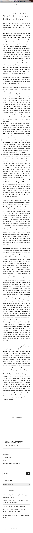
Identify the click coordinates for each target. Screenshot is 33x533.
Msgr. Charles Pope (21, 11)
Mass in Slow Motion (12, 445)
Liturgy (7, 441)
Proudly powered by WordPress (11, 529)
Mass (13, 441)
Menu (17, 4)
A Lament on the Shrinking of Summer (14, 506)
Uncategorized (16, 442)
